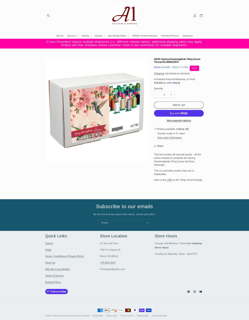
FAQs (48, 249)
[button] (48, 15)
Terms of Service (54, 275)
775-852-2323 (107, 262)
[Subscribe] (147, 222)
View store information (169, 138)
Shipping (159, 73)
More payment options (179, 120)
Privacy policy (112, 315)
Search (49, 243)
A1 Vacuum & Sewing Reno (62, 316)
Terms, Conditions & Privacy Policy (64, 256)
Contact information (159, 315)
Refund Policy (53, 282)
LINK (169, 180)
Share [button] (160, 146)
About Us (50, 262)
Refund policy (98, 315)
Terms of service (127, 315)
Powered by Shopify (81, 316)
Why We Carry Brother (57, 269)
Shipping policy (143, 315)
